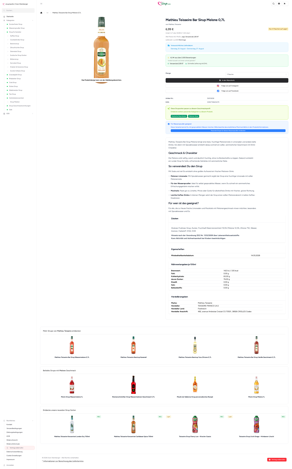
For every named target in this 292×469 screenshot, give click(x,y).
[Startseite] (41, 13)
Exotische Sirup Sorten (179, 116)
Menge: (168, 73)
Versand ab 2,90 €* (177, 64)
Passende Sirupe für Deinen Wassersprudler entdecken (228, 130)
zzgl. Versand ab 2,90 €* (190, 37)
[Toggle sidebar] (41, 3)
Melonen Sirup (193, 116)
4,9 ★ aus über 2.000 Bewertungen (183, 58)
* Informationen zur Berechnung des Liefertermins (62, 461)
